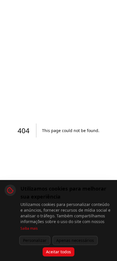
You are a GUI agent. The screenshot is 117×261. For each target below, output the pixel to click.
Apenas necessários (75, 240)
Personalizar (35, 240)
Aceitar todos (58, 251)
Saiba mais (29, 228)
